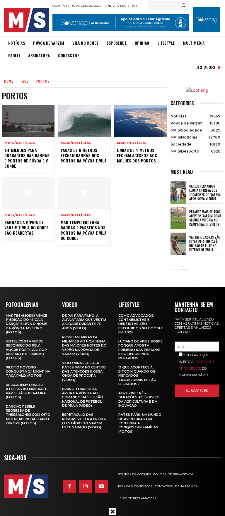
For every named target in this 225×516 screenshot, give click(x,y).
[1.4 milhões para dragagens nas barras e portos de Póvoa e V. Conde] (28, 121)
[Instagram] (85, 486)
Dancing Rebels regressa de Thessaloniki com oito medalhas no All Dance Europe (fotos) (28, 414)
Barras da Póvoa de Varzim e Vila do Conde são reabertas (26, 227)
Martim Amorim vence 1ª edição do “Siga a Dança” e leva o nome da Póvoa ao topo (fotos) (26, 324)
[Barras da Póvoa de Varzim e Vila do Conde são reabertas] (28, 193)
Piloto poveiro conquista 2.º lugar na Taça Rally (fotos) (28, 371)
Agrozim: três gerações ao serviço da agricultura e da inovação (139, 399)
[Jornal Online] (26, 20)
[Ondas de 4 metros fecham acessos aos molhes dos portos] (140, 121)
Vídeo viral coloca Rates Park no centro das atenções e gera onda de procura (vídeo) (84, 371)
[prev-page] (174, 266)
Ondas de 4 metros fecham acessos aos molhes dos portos (137, 155)
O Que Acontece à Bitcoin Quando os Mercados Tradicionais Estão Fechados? (137, 375)
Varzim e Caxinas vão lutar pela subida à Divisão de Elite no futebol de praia (204, 243)
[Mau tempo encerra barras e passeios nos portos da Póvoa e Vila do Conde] (84, 193)
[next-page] (183, 266)
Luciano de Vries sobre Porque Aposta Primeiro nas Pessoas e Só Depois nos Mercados (140, 349)
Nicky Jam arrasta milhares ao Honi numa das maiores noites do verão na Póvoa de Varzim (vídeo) (84, 345)
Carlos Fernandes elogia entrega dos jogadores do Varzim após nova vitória (205, 192)
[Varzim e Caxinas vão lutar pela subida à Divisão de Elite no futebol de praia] (178, 244)
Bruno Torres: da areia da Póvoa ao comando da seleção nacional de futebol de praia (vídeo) (82, 397)
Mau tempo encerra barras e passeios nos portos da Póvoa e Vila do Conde (84, 230)
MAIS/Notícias (19, 143)
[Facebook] (69, 486)
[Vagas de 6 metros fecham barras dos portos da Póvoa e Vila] (84, 121)
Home (8, 81)
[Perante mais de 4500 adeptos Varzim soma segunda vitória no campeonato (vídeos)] (178, 218)
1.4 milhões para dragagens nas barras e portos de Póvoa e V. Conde (27, 158)
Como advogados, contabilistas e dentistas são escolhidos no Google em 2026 (140, 324)
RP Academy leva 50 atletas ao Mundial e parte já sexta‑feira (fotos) (26, 391)
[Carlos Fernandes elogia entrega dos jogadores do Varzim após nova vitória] (178, 192)
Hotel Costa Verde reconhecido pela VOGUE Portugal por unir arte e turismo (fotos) (26, 349)
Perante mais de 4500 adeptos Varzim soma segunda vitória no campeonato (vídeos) (205, 218)
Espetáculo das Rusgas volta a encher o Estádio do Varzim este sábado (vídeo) (84, 421)
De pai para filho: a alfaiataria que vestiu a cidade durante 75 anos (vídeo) (84, 322)
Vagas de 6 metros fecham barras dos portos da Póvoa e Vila (84, 155)
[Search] (183, 5)
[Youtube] (101, 486)
